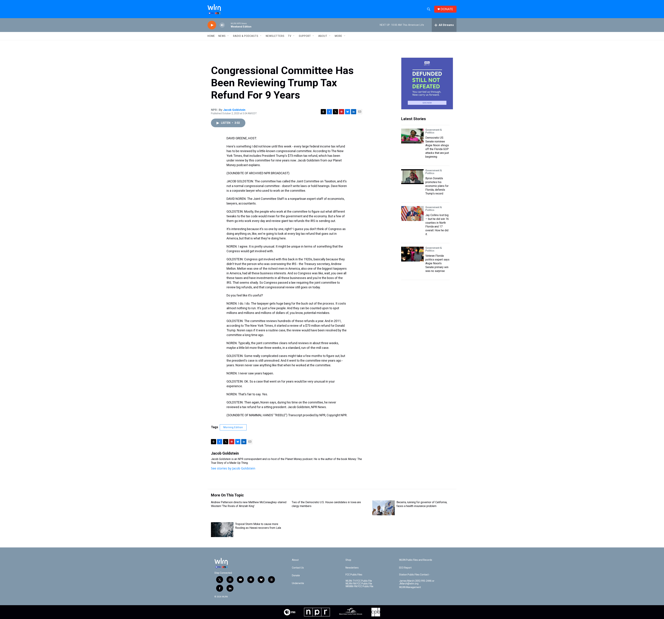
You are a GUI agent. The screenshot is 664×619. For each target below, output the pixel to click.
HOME (211, 36)
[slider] (227, 25)
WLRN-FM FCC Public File (358, 583)
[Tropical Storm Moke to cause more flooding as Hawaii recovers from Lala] (222, 529)
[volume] (222, 25)
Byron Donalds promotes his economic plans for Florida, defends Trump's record (437, 186)
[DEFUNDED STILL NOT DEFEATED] (427, 83)
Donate (296, 575)
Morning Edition (233, 427)
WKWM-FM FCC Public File (359, 586)
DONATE (447, 9)
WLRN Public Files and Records (415, 560)
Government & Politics (433, 131)
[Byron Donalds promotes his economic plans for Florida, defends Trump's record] (412, 176)
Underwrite (298, 583)
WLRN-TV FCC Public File (358, 581)
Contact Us (298, 567)
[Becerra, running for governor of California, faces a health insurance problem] (383, 507)
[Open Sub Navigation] (228, 36)
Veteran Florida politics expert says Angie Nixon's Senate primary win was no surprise (437, 263)
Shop (348, 560)
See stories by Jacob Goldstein (233, 468)
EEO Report (405, 567)
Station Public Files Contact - (414, 574)
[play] (212, 25)
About (322, 36)
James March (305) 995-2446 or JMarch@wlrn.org (416, 582)
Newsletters (275, 36)
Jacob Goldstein (234, 109)
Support (305, 36)
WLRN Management (410, 587)
